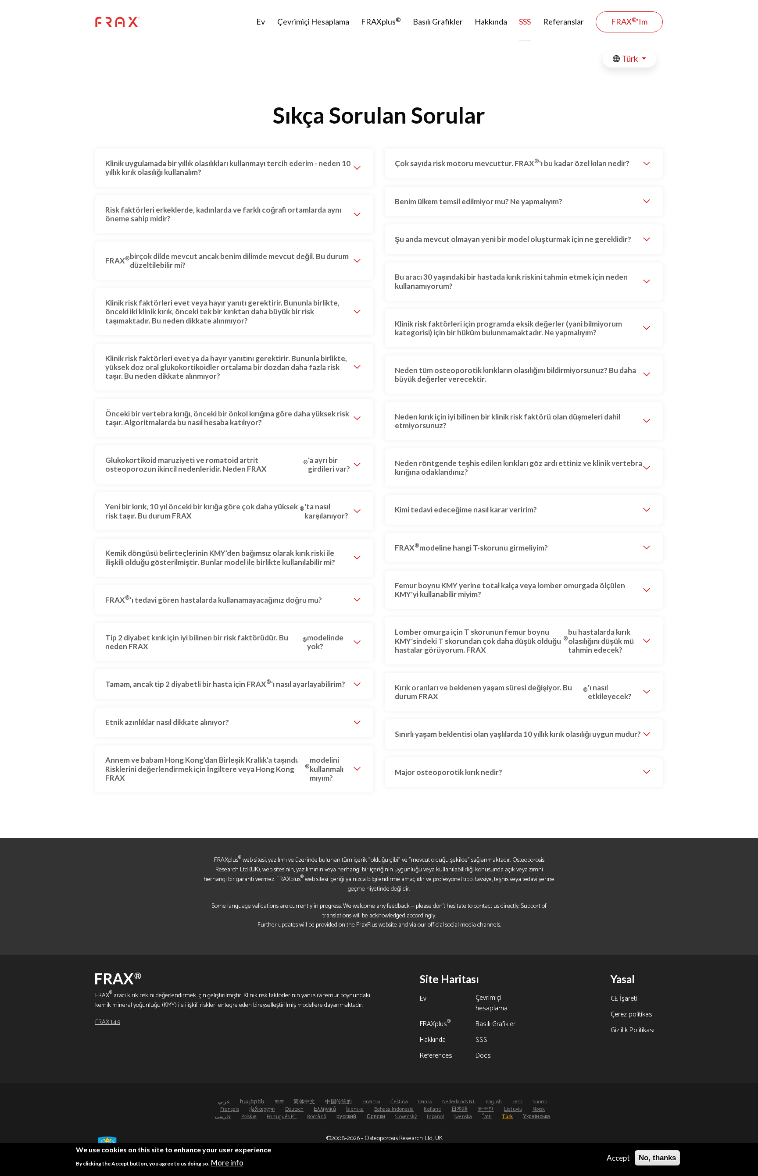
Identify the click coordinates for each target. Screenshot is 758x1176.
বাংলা (279, 1102)
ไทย (487, 1116)
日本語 (459, 1109)
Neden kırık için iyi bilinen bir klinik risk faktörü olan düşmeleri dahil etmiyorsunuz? (507, 421)
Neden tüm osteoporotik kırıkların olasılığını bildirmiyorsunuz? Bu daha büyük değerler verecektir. (515, 375)
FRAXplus (381, 21)
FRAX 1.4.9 (107, 1022)
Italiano (432, 1109)
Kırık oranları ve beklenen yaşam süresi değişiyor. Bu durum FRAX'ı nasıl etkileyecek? (513, 692)
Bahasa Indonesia (394, 1109)
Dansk (425, 1102)
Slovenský (406, 1116)
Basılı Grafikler (438, 21)
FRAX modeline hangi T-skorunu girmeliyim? (471, 547)
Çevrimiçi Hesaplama (313, 21)
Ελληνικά (325, 1109)
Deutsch (294, 1109)
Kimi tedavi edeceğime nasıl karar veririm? (466, 509)
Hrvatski (371, 1102)
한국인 (486, 1109)
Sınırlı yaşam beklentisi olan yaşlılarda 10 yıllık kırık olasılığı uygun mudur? (518, 734)
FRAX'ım (629, 21)
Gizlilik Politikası (632, 1031)
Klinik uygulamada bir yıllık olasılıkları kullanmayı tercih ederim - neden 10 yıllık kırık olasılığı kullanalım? (227, 168)
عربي (224, 1102)
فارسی (223, 1116)
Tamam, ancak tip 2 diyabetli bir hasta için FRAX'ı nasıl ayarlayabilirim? (225, 683)
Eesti (517, 1102)
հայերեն (252, 1102)
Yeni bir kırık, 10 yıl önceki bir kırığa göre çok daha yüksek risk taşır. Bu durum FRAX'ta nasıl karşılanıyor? (226, 511)
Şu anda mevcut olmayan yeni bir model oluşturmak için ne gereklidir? (513, 239)
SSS (525, 21)
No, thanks (657, 1158)
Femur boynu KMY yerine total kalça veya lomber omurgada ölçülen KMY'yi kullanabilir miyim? (510, 590)
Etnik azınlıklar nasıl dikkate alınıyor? (167, 722)
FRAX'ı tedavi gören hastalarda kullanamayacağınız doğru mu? (213, 599)
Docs (483, 1056)
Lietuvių (513, 1109)
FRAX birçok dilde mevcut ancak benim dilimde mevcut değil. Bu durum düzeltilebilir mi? (227, 261)
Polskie (249, 1116)
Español (435, 1116)
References (436, 1056)
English (494, 1102)
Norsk (539, 1109)
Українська (536, 1116)
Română (316, 1116)
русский (346, 1116)
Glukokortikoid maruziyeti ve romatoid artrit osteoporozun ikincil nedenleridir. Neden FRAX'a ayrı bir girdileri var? (227, 464)
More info (227, 1162)
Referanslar (563, 21)
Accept (618, 1157)
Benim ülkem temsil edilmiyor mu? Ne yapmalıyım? (478, 201)
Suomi (540, 1102)
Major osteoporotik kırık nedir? (448, 772)
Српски (376, 1116)
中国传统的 (338, 1102)
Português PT (282, 1116)
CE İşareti (624, 999)
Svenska (463, 1116)
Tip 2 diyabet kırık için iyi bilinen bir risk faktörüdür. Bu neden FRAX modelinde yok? (224, 642)
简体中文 (304, 1102)
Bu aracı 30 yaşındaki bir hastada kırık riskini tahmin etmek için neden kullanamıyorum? (511, 281)
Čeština (399, 1102)
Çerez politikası (632, 1015)
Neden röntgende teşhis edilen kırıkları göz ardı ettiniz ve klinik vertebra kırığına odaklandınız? (518, 467)
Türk (630, 59)
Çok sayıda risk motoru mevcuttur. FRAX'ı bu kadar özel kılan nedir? (512, 162)
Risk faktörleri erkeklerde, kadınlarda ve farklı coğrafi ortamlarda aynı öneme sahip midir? (223, 214)
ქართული (262, 1109)
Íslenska (355, 1109)
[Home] (117, 22)
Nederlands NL (459, 1102)
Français (229, 1109)
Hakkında (491, 21)
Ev (260, 21)
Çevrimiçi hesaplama (492, 1003)
